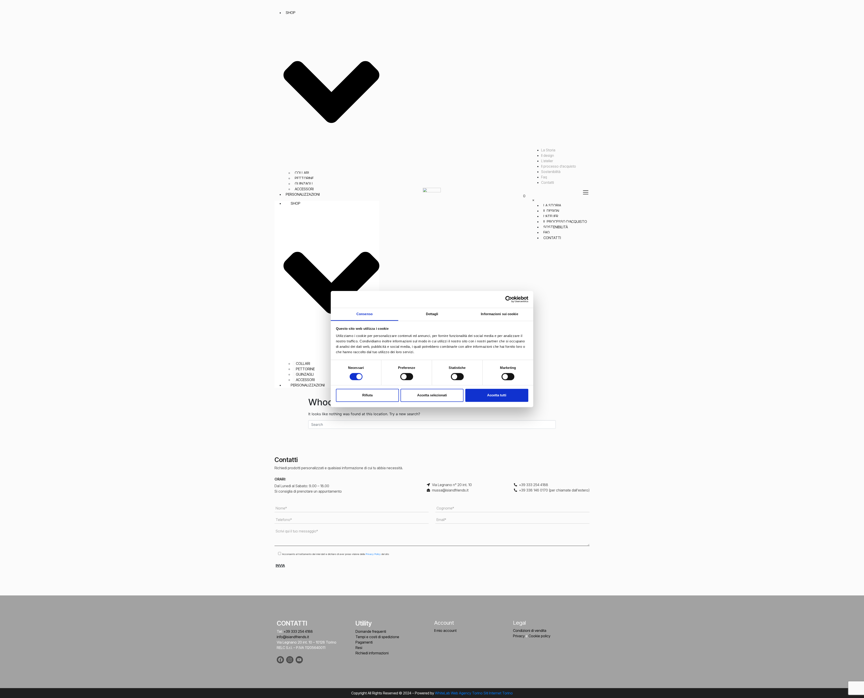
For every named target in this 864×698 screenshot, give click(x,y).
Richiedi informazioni (372, 653)
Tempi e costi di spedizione (377, 637)
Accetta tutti (496, 395)
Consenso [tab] (364, 314)
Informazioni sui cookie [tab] (499, 314)
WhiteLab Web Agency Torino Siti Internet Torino (474, 693)
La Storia (548, 150)
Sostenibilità (550, 171)
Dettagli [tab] (432, 314)
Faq (544, 177)
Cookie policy (539, 636)
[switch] (406, 376)
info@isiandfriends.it (293, 637)
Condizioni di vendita (529, 630)
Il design (547, 155)
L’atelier (547, 161)
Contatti (547, 182)
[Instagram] (289, 659)
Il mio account (445, 630)
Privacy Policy (373, 554)
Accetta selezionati (432, 395)
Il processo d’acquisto (558, 166)
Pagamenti (364, 642)
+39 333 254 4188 (298, 631)
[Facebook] (280, 659)
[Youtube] (299, 659)
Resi (359, 647)
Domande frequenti (371, 631)
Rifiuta (367, 395)
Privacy (519, 636)
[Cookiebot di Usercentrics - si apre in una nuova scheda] (508, 299)
